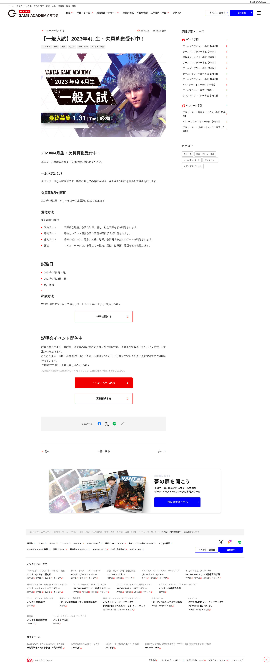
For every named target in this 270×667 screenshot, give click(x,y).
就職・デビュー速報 (205, 154)
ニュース (188, 154)
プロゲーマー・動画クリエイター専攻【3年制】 (204, 114)
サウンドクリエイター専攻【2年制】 (201, 95)
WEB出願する (104, 316)
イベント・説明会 (217, 13)
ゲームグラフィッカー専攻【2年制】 (201, 79)
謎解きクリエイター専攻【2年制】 (200, 57)
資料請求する (103, 398)
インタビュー (210, 160)
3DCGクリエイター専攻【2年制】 (199, 84)
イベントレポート (192, 160)
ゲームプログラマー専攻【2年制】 (200, 68)
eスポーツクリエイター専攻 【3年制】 (202, 121)
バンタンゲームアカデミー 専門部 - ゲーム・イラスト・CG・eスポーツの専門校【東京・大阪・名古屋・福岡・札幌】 (83, 532)
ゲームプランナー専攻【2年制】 (199, 90)
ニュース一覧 (147, 532)
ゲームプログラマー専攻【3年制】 (200, 62)
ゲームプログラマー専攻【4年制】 (200, 51)
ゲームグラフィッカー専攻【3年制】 (201, 73)
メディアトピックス (193, 166)
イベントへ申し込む (103, 383)
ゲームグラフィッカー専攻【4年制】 (201, 46)
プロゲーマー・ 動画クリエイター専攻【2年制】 (203, 129)
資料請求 (242, 13)
